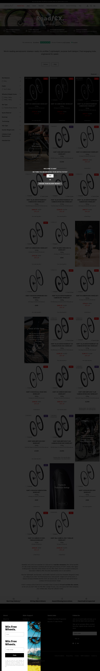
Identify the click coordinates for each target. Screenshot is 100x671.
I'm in (14, 655)
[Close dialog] (38, 623)
